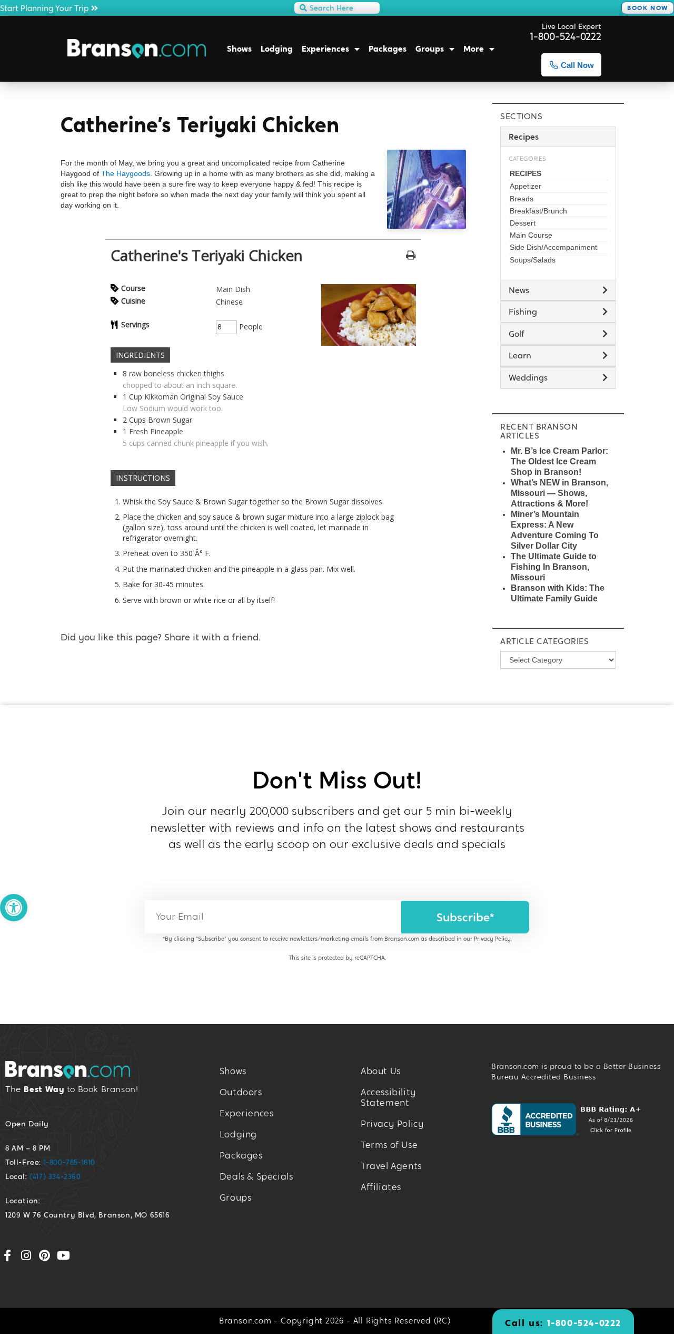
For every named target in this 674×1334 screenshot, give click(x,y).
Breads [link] (521, 198)
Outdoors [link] (241, 1092)
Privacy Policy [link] (492, 938)
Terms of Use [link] (389, 1145)
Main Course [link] (531, 235)
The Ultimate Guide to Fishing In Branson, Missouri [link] (554, 567)
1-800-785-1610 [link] (69, 1162)
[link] (13, 907)
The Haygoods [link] (125, 173)
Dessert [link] (523, 223)
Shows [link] (239, 48)
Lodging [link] (277, 48)
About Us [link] (381, 1071)
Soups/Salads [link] (533, 260)
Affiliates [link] (381, 1187)
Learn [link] (520, 355)
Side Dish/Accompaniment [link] (553, 247)
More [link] (473, 48)
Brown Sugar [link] (170, 420)
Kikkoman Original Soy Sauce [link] (193, 397)
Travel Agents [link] (391, 1166)
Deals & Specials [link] (256, 1176)
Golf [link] (516, 333)
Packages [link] (388, 48)
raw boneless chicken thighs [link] (176, 373)
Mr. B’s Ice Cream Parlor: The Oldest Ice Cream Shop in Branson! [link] (559, 461)
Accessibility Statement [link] (389, 1097)
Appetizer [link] (525, 186)
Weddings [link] (528, 377)
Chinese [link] (229, 302)
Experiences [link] (325, 48)
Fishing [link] (523, 311)
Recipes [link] (525, 173)
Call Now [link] (577, 65)
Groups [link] (429, 48)
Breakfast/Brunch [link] (538, 211)
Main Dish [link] (233, 289)
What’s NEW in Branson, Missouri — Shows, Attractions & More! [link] (559, 493)
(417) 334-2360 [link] (55, 1176)
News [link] (519, 290)
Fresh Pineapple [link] (156, 431)
